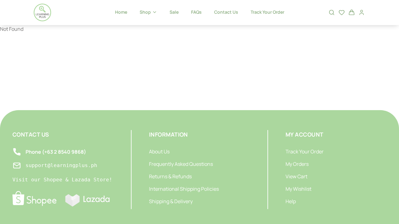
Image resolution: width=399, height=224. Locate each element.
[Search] (332, 12)
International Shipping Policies (184, 188)
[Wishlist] (342, 12)
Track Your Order (267, 12)
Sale (174, 12)
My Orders (297, 164)
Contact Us (226, 12)
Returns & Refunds (170, 176)
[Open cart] (352, 12)
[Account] (362, 12)
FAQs (196, 12)
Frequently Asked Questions (181, 164)
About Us (159, 151)
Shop (145, 12)
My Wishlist (298, 188)
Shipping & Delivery (171, 201)
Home (121, 12)
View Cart (296, 176)
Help (291, 201)
